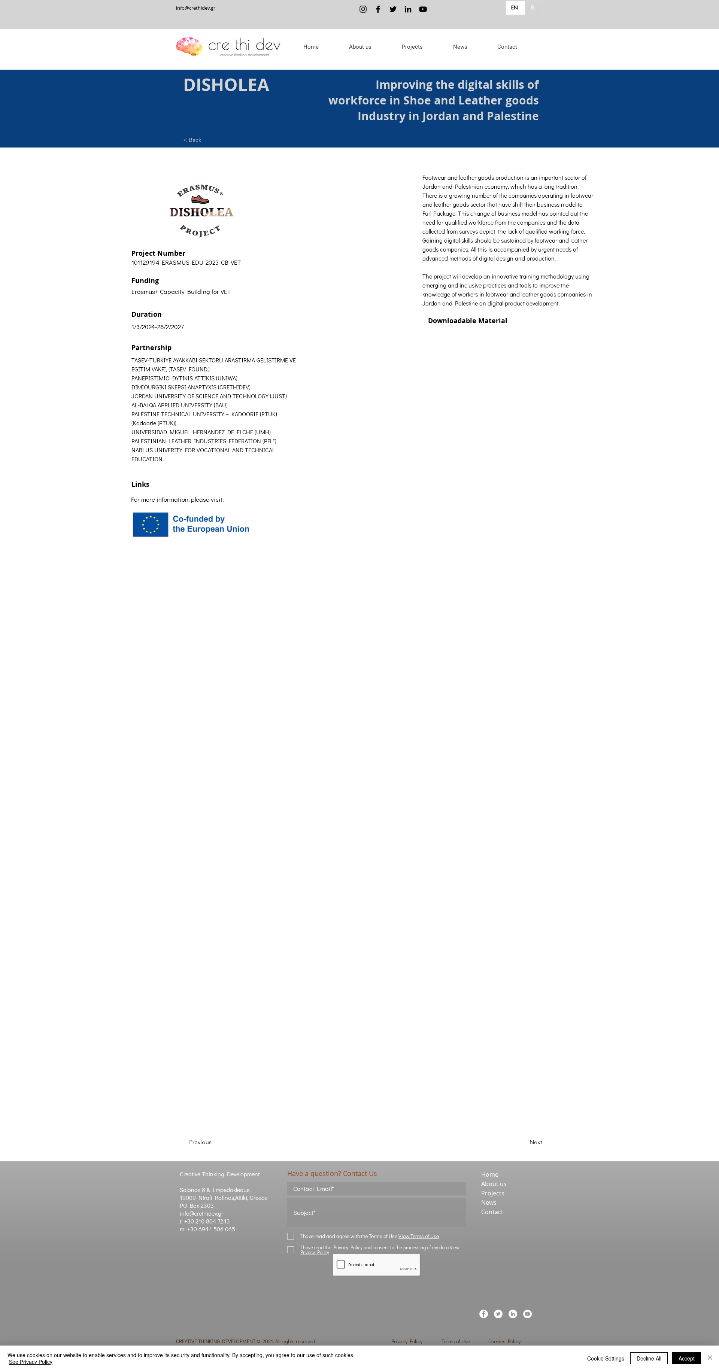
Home (489, 1174)
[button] (360, 46)
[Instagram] (363, 9)
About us (494, 1184)
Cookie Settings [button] (605, 1358)
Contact (492, 1212)
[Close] (710, 1358)
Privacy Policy (406, 1341)
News (489, 1202)
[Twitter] (393, 9)
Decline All (649, 1358)
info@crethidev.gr (195, 7)
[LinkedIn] (408, 9)
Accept (687, 1358)
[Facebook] (378, 9)
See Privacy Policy (30, 1361)
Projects (492, 1193)
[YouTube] (423, 9)
